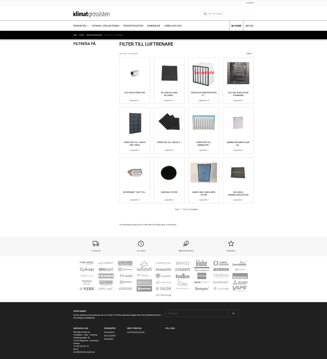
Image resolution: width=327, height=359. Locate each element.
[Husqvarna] (87, 282)
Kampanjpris (109, 332)
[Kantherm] (144, 282)
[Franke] (106, 276)
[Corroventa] (240, 263)
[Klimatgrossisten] (201, 282)
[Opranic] (106, 288)
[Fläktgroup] (87, 276)
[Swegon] (201, 288)
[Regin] (125, 288)
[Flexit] (182, 269)
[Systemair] (221, 288)
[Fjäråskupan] (240, 269)
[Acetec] (106, 263)
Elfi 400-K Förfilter (135, 93)
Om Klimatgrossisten (136, 332)
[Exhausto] (163, 269)
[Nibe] (87, 288)
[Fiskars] (221, 269)
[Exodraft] (144, 269)
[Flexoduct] (201, 269)
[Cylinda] (87, 269)
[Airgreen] (144, 263)
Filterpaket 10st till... (135, 192)
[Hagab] (201, 276)
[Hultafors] (240, 276)
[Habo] (182, 276)
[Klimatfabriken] (182, 282)
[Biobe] (201, 263)
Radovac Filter (169, 192)
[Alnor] (125, 263)
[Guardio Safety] (163, 276)
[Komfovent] (221, 282)
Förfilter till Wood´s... (169, 142)
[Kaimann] (125, 282)
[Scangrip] (182, 288)
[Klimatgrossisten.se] (91, 14)
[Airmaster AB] (163, 263)
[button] (81, 26)
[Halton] (221, 276)
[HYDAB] (106, 282)
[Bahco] (182, 263)
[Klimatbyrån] (163, 282)
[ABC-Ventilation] (87, 263)
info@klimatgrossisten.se (84, 352)
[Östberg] (163, 295)
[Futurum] (144, 276)
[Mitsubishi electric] (240, 282)
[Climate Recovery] (221, 263)
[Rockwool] (144, 288)
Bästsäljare (108, 339)
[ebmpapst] (106, 269)
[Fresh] (125, 276)
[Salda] (163, 288)
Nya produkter (110, 335)
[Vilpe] (240, 288)
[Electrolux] (125, 269)
